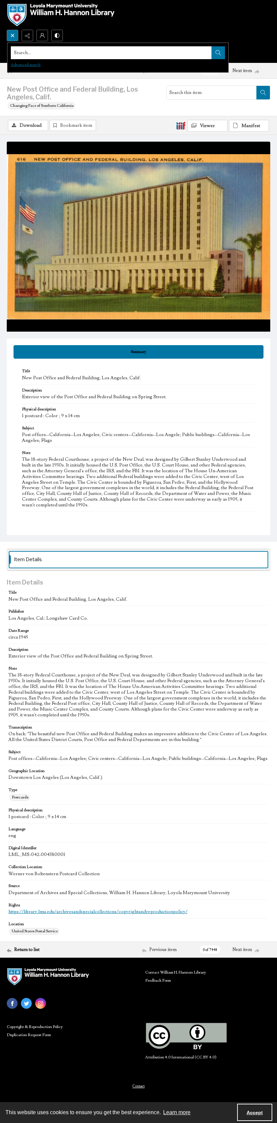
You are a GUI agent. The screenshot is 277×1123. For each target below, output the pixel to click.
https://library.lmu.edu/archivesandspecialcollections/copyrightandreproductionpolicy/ (97, 912)
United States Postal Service (35, 931)
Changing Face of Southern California (42, 105)
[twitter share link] (26, 1003)
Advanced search (26, 64)
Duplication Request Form (29, 1034)
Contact (138, 1086)
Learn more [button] (177, 1112)
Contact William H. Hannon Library (175, 972)
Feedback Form (158, 980)
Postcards (20, 797)
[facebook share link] (12, 1003)
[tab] (138, 351)
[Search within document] (263, 92)
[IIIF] (180, 125)
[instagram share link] (40, 1003)
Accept (255, 1112)
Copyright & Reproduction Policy (35, 1026)
